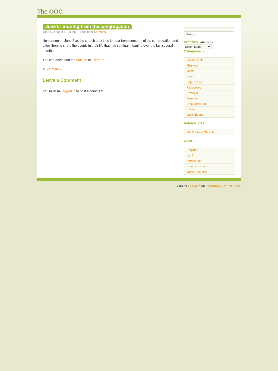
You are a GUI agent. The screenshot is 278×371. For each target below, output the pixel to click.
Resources (194, 87)
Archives (207, 42)
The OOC (50, 11)
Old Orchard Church (200, 132)
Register (192, 150)
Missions (192, 65)
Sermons (100, 31)
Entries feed (194, 160)
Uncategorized (196, 103)
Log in (190, 155)
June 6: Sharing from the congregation (87, 26)
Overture (98, 60)
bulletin (81, 60)
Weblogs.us (213, 185)
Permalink (53, 69)
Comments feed (197, 166)
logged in (68, 91)
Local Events (195, 60)
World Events (195, 114)
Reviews (192, 93)
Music (190, 71)
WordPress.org (197, 171)
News (190, 76)
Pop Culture (194, 82)
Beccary (195, 185)
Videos (191, 109)
